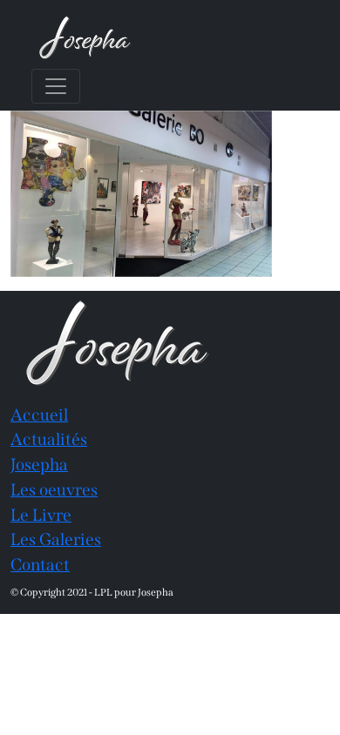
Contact (40, 565)
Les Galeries (55, 539)
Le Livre (40, 515)
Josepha (39, 465)
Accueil (39, 415)
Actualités (48, 439)
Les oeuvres (54, 490)
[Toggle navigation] (55, 86)
